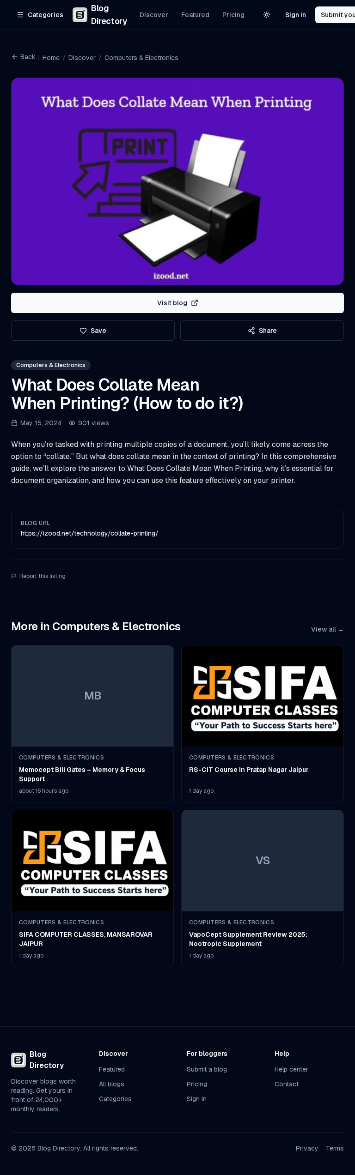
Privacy (307, 1148)
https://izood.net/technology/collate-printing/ (90, 533)
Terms (335, 1148)
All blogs (111, 1084)
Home (51, 58)
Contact (287, 1084)
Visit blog (172, 303)
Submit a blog (207, 1069)
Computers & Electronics (141, 58)
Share (268, 330)
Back (28, 57)
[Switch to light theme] (266, 15)
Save (98, 330)
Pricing (233, 15)
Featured (195, 15)
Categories (115, 1099)
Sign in (295, 15)
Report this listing (42, 576)
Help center (291, 1069)
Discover (154, 15)
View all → (327, 629)
